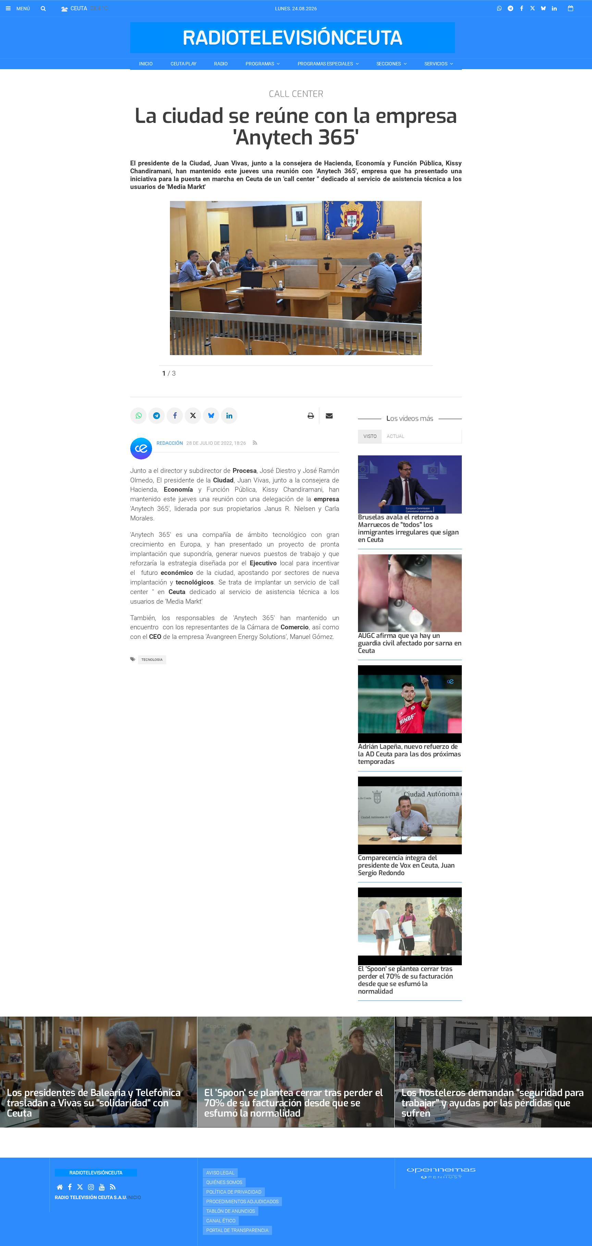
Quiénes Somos (224, 1182)
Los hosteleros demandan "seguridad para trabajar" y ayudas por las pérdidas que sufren (493, 1103)
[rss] (255, 443)
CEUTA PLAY (183, 63)
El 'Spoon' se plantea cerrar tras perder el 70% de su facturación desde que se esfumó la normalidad (405, 980)
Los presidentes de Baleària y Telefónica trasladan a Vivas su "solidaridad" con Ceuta (94, 1103)
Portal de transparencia (237, 1230)
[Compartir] (499, 8)
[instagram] (91, 1187)
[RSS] (112, 1187)
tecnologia (152, 660)
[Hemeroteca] (570, 8)
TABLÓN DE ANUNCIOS (230, 1211)
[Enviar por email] (329, 415)
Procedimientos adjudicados (242, 1201)
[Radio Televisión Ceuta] (292, 37)
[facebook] (70, 1187)
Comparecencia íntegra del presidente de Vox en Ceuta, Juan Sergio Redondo (406, 865)
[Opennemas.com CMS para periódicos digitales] (441, 1173)
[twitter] (80, 1187)
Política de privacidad (233, 1192)
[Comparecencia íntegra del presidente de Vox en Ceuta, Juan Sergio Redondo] (410, 815)
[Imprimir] (311, 415)
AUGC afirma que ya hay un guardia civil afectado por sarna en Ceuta (409, 643)
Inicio (145, 63)
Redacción (170, 443)
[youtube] (102, 1187)
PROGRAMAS (260, 63)
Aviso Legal (220, 1172)
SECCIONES (389, 63)
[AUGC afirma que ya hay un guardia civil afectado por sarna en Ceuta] (410, 593)
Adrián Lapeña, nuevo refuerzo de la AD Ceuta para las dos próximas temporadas (409, 754)
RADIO (221, 63)
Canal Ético (220, 1220)
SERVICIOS (436, 63)
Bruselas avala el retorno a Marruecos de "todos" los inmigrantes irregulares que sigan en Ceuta (408, 528)
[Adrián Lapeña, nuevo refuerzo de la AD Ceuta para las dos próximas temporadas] (410, 704)
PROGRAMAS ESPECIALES (326, 63)
